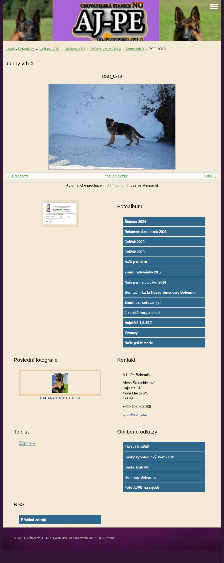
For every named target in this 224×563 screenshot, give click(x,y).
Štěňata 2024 (135, 222)
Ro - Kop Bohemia (140, 477)
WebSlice (61, 538)
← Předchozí (17, 176)
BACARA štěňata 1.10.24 (60, 398)
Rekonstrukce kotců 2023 (146, 232)
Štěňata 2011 (74, 49)
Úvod (10, 49)
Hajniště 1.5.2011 (139, 323)
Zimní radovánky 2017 (143, 272)
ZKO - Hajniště (137, 447)
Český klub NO (137, 467)
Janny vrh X (135, 49)
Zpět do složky (116, 176)
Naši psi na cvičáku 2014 (145, 282)
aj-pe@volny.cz (135, 414)
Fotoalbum (26, 49)
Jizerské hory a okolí (142, 313)
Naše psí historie (139, 343)
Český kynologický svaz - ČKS (150, 457)
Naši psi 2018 (49, 49)
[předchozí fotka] (14, 127)
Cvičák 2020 (135, 242)
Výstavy (131, 333)
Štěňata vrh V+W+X (105, 49)
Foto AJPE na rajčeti (142, 487)
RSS (49, 538)
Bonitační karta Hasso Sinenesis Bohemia (160, 292)
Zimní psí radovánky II (144, 302)
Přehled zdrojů (33, 520)
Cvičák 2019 (135, 252)
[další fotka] (209, 127)
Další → (210, 176)
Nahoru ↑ (113, 538)
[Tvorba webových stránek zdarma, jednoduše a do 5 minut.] (43, 538)
